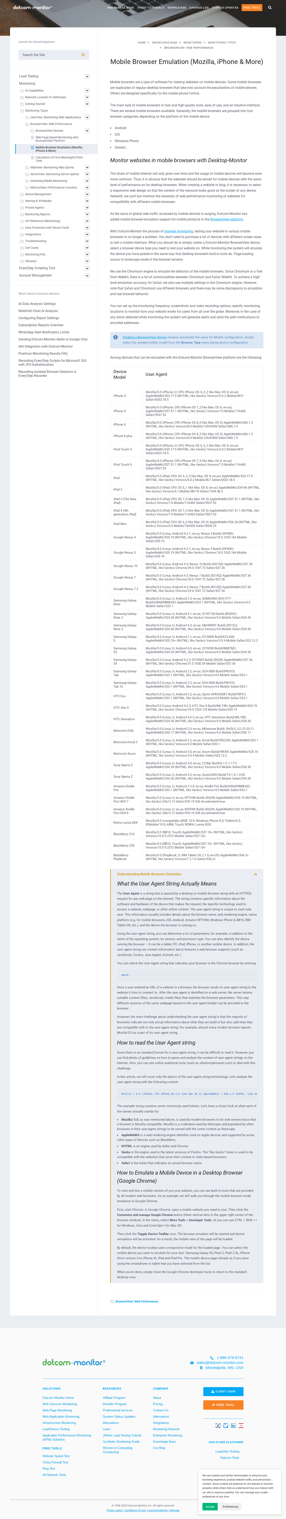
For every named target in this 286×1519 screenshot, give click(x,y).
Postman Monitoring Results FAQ (42, 354)
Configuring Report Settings (38, 318)
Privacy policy (115, 1510)
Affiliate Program (114, 1397)
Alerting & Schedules (38, 201)
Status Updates (225, 7)
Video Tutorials (151, 7)
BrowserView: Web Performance (137, 1301)
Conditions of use (135, 1510)
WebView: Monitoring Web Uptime (52, 167)
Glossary (31, 261)
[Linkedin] (233, 1425)
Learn (107, 1429)
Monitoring (27, 83)
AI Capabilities (34, 90)
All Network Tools (54, 1475)
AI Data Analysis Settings (37, 304)
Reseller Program (115, 1404)
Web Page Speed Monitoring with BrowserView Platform (57, 139)
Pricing (157, 1404)
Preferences (230, 1506)
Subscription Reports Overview (40, 325)
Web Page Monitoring (57, 1410)
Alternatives (111, 1423)
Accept (210, 1506)
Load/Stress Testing (56, 1429)
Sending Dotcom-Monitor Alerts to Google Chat (53, 339)
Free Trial (251, 7)
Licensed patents (157, 1510)
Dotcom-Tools (229, 1457)
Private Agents (34, 207)
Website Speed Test (56, 1456)
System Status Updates (119, 1416)
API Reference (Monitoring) (42, 221)
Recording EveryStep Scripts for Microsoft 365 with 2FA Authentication (52, 363)
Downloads (177, 7)
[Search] (83, 55)
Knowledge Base (120, 7)
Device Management (38, 194)
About (157, 1397)
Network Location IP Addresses (45, 97)
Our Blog (159, 1448)
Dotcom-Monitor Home (58, 1397)
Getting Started (35, 104)
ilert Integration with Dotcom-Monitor (45, 346)
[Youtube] (241, 1425)
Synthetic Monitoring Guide (121, 1441)
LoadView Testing (227, 1451)
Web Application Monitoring (61, 1416)
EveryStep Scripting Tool (37, 268)
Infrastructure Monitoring (59, 1423)
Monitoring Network (166, 1429)
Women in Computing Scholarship (117, 1450)
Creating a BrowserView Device (144, 337)
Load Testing (28, 76)
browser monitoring (178, 231)
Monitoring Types (36, 110)
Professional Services (118, 1410)
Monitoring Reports (37, 214)
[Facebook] (218, 1425)
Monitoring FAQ (35, 254)
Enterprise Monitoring (167, 1435)
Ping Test (49, 1468)
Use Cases (32, 247)
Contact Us (161, 1410)
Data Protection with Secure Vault (47, 227)
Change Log (199, 7)
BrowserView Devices (49, 130)
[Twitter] (225, 1425)
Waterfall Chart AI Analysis (38, 311)
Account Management (35, 275)
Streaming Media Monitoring (48, 180)
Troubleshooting (35, 241)
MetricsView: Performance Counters (53, 187)
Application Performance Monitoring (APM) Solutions (67, 1437)
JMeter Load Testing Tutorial (122, 1435)
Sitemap (174, 1510)
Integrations (33, 234)
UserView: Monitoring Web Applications (55, 117)
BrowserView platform (226, 219)
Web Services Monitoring (60, 1404)
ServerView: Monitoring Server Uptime (54, 174)
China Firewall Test (55, 1462)
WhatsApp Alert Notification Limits (43, 332)
